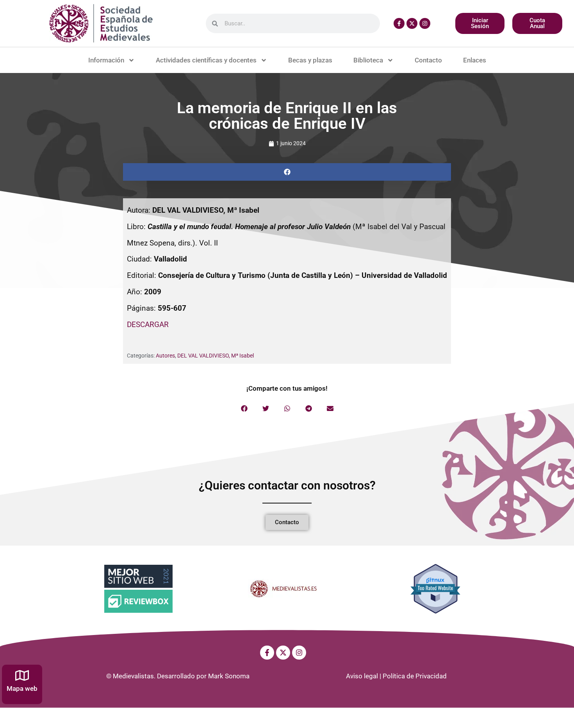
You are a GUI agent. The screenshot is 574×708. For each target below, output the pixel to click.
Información (106, 60)
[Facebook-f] (399, 23)
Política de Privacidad (415, 676)
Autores (165, 355)
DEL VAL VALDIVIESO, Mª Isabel (215, 355)
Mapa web (22, 688)
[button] (287, 172)
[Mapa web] (22, 675)
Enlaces (474, 60)
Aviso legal (362, 676)
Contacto (428, 60)
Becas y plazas (310, 60)
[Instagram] (424, 23)
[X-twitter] (411, 23)
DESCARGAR (148, 324)
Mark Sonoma (229, 676)
